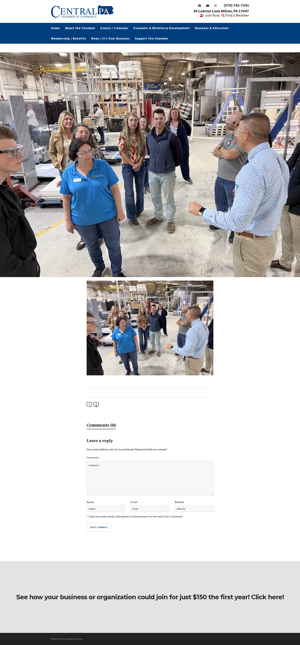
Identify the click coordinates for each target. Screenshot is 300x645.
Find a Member (237, 15)
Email (134, 502)
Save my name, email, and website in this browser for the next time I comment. (136, 516)
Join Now (212, 15)
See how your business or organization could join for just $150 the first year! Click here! (150, 597)
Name (90, 502)
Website (179, 502)
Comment (93, 457)
